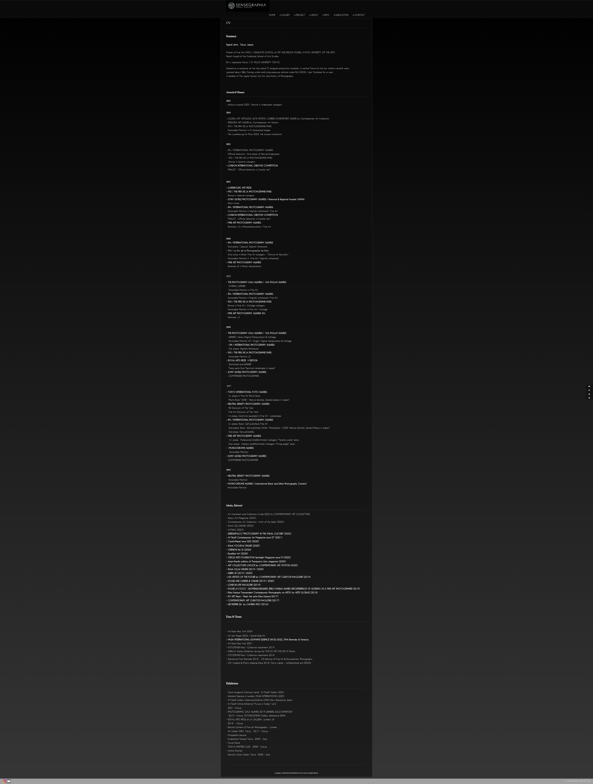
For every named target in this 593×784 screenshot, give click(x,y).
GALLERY (285, 15)
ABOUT (314, 15)
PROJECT (300, 15)
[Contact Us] (9, 781)
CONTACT (360, 15)
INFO (326, 15)
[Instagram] (4, 781)
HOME (272, 15)
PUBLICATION (341, 15)
